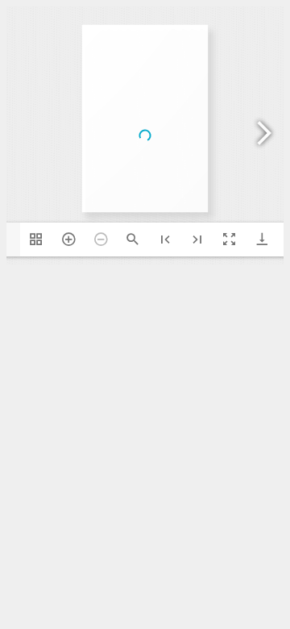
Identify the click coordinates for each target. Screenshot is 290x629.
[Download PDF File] (262, 239)
